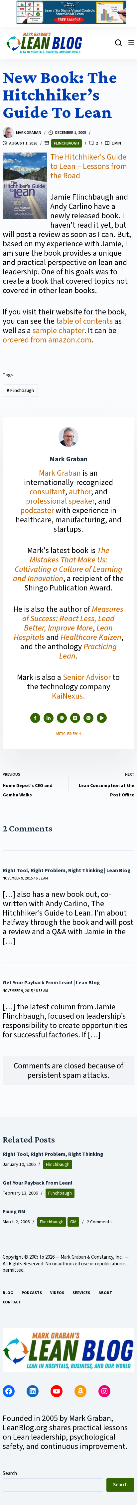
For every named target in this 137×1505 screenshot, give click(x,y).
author (80, 492)
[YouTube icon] (102, 718)
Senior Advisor (87, 677)
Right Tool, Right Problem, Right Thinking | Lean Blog (66, 870)
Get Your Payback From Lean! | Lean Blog (51, 982)
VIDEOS (57, 1293)
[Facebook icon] (35, 718)
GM (73, 1222)
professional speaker (60, 501)
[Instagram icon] (88, 718)
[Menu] (131, 43)
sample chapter (58, 330)
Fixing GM (14, 1211)
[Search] (118, 42)
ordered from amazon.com (47, 340)
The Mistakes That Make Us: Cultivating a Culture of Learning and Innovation (67, 564)
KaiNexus (67, 696)
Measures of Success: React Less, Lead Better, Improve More (72, 618)
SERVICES (81, 1293)
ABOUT (105, 1293)
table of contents (84, 321)
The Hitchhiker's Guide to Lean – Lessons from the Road (88, 166)
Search (10, 1473)
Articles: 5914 (68, 733)
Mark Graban (60, 473)
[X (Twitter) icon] (75, 718)
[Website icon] (62, 718)
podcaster (37, 510)
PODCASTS (32, 1293)
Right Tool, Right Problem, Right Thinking (53, 1154)
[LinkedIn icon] (49, 718)
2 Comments (99, 1222)
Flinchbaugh (66, 143)
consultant (47, 492)
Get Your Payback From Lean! (37, 1183)
